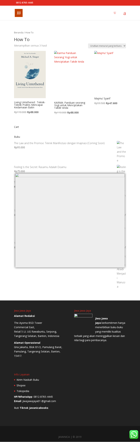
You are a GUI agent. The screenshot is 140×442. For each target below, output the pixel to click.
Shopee (21, 385)
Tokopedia (23, 391)
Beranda (18, 32)
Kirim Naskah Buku (28, 379)
